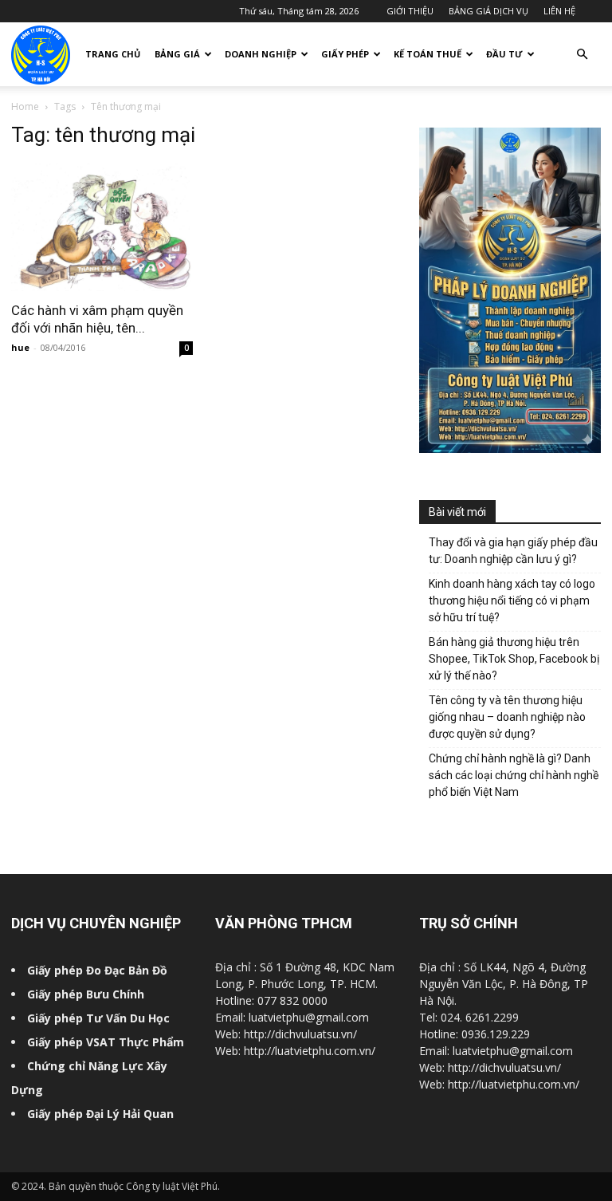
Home (25, 106)
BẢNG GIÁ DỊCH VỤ (488, 11)
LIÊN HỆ (559, 11)
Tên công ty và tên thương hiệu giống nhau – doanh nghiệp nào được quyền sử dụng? (507, 717)
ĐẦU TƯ (504, 54)
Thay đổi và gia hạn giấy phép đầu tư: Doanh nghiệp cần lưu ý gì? (513, 550)
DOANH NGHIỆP (260, 54)
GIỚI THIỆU (410, 11)
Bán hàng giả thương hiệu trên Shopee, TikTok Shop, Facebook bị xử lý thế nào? (514, 659)
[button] (582, 54)
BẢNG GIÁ (177, 54)
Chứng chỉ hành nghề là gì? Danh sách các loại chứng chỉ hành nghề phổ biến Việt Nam (513, 775)
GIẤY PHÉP (345, 54)
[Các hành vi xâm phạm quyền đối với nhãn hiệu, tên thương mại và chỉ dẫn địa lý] (102, 227)
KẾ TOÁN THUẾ (427, 54)
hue (20, 347)
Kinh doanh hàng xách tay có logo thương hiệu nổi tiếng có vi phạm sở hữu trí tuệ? (512, 600)
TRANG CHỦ (112, 54)
